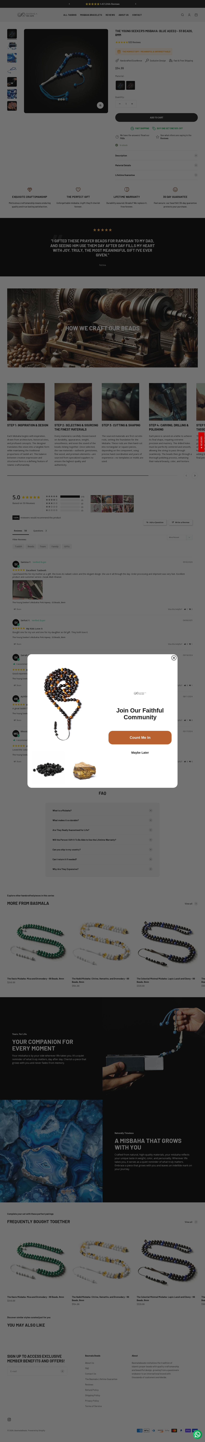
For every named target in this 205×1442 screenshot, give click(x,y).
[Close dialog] (174, 657)
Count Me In (140, 737)
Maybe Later (140, 752)
